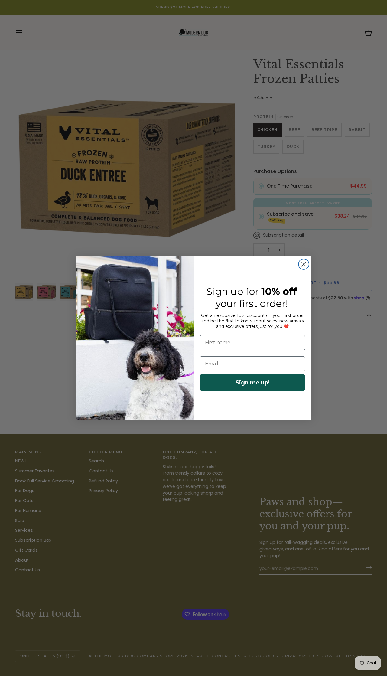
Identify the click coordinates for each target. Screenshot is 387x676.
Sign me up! (253, 382)
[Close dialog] (303, 264)
